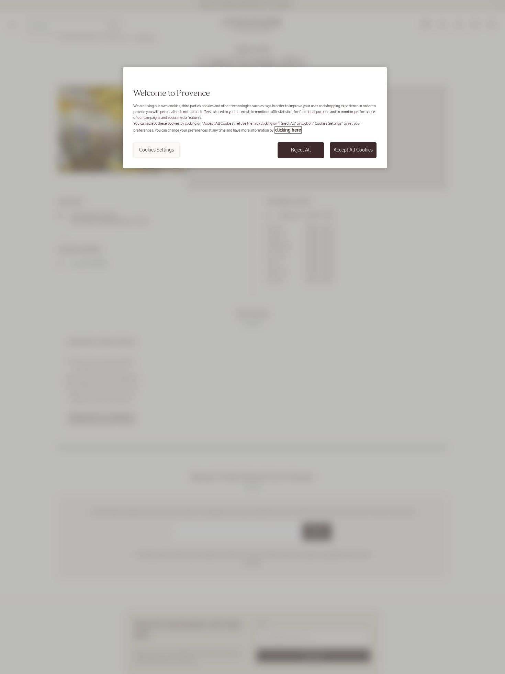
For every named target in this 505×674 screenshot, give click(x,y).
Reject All (301, 150)
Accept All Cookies (353, 150)
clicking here (288, 130)
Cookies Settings (156, 150)
